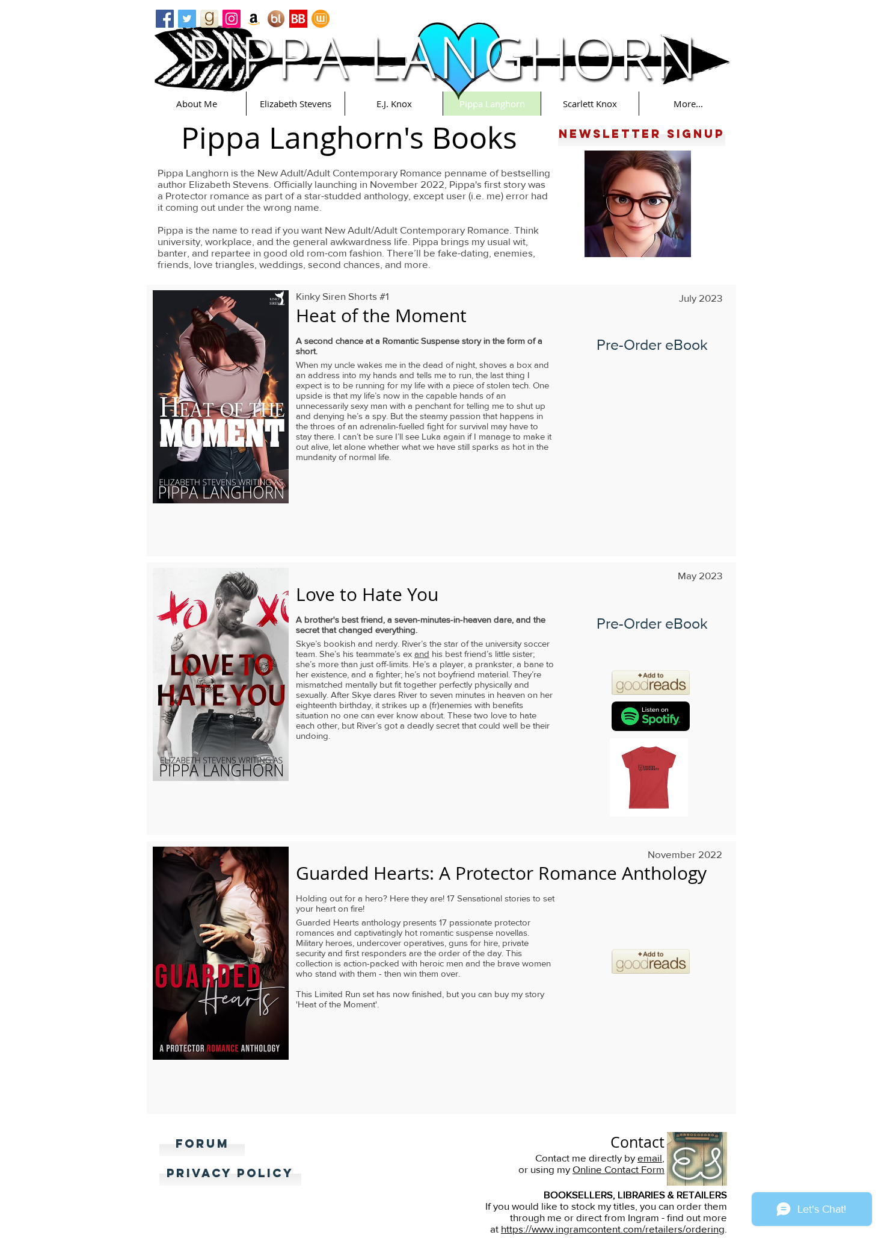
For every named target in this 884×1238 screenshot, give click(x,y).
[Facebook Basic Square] (165, 19)
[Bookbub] (298, 19)
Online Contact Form (618, 1169)
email (649, 1157)
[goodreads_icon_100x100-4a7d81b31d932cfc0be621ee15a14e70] (209, 19)
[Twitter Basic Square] (187, 19)
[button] (196, 104)
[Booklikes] (276, 19)
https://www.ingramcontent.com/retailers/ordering (613, 1228)
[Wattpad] (321, 19)
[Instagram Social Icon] (232, 19)
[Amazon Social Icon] (254, 19)
